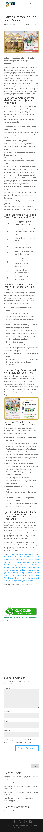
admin (8, 24)
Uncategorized (28, 24)
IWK (16, 825)
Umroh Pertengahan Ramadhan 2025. (19, 565)
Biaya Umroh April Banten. (19, 570)
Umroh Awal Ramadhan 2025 (28, 562)
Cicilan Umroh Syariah (12, 783)
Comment (8, 688)
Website (7, 730)
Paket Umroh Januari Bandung (22, 554)
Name (7, 711)
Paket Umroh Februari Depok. (22, 575)
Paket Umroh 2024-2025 (19, 559)
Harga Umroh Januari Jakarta (22, 581)
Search (35, 766)
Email (6, 721)
